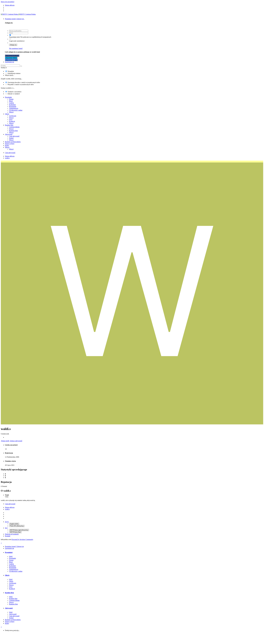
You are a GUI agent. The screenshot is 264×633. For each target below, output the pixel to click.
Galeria (11, 103)
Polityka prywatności (12, 534)
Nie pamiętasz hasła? (16, 48)
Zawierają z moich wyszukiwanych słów (24, 82)
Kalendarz (12, 105)
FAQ (10, 119)
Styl (6, 528)
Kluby (7, 145)
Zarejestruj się (9, 62)
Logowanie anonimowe (17, 41)
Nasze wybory (9, 143)
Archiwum (12, 116)
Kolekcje (12, 121)
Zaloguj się (13, 45)
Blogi (11, 101)
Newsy (11, 118)
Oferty (7, 114)
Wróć (11, 556)
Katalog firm (9, 125)
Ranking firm (13, 130)
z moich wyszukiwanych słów (21, 84)
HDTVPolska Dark (15, 532)
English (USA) (14, 524)
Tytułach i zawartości (14, 92)
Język (7, 522)
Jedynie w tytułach (14, 94)
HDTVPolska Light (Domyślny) (19, 530)
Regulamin (12, 106)
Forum (11, 99)
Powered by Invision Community (22, 539)
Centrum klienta (14, 127)
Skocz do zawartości (7, 2)
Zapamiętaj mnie (14, 37)
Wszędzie (11, 71)
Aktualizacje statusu (13, 73)
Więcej (11, 112)
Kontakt (7, 536)
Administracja (13, 108)
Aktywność (8, 134)
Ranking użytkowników (13, 142)
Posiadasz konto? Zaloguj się (15, 19)
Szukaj (11, 138)
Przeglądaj (8, 97)
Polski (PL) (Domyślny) (17, 526)
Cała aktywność (14, 136)
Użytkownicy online (15, 110)
